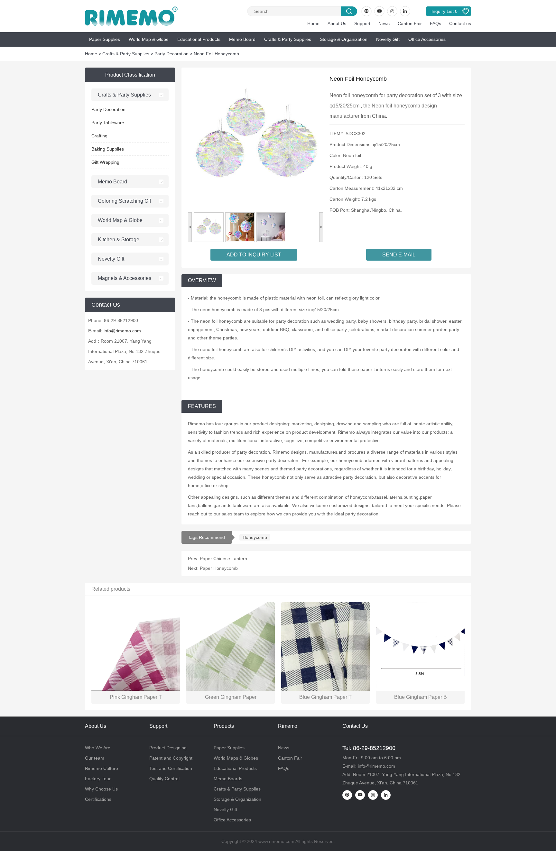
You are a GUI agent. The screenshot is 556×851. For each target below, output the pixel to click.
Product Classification (130, 75)
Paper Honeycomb (219, 568)
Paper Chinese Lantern (223, 558)
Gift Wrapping (105, 162)
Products (224, 726)
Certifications (98, 799)
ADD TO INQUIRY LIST (254, 254)
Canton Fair (410, 23)
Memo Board (242, 39)
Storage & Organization (343, 39)
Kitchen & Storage (118, 239)
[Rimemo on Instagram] (392, 11)
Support (362, 23)
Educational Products (198, 39)
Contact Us (355, 726)
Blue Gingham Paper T (325, 697)
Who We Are (97, 747)
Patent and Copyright (170, 758)
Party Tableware (107, 122)
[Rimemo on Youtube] (379, 11)
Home (313, 23)
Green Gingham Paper (230, 697)
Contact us (460, 23)
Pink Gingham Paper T (136, 697)
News (384, 23)
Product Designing (168, 747)
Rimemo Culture (101, 768)
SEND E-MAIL (398, 254)
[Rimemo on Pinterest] (366, 11)
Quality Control (164, 778)
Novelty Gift (388, 39)
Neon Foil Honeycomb (216, 53)
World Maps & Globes (236, 758)
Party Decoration (171, 53)
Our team (94, 758)
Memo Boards (228, 778)
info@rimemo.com (122, 330)
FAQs (435, 23)
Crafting (99, 135)
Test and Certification (170, 768)
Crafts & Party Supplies (287, 39)
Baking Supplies (107, 149)
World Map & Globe (149, 39)
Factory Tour (98, 778)
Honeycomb (255, 537)
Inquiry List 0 (444, 11)
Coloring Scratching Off (124, 201)
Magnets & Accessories (124, 278)
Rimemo (287, 726)
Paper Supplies (104, 39)
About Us (337, 23)
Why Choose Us (101, 788)
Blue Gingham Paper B (420, 697)
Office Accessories (427, 39)
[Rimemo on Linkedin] (405, 11)
